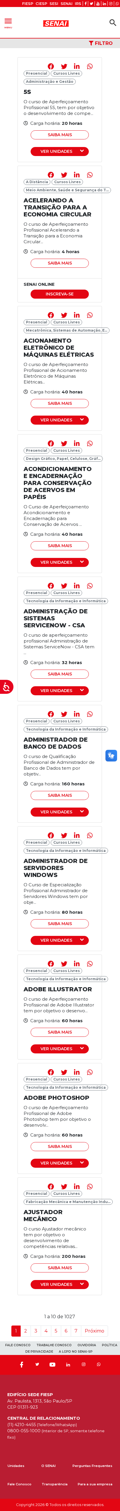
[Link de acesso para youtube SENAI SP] (98, 3)
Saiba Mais (60, 134)
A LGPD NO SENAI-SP (76, 1352)
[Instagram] (84, 1365)
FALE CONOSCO (18, 1345)
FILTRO (103, 43)
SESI (54, 3)
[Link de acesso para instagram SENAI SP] (110, 3)
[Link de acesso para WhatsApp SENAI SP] (117, 3)
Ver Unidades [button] (56, 151)
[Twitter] (37, 1365)
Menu (8, 22)
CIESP (41, 3)
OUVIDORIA (86, 1345)
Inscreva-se (60, 294)
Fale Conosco (19, 1484)
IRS (78, 3)
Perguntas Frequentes (92, 1466)
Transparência (55, 1484)
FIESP (27, 3)
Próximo (94, 1331)
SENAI (67, 3)
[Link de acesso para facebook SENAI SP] (85, 3)
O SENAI (48, 1466)
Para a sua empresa (95, 1484)
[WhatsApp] (99, 1365)
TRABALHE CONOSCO (54, 1345)
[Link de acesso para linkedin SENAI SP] (104, 3)
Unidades (16, 1466)
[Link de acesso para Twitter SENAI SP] (91, 3)
